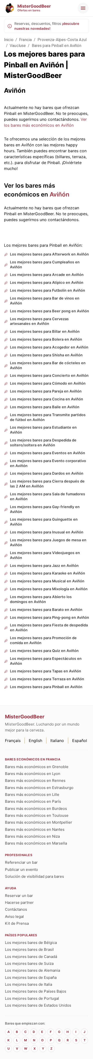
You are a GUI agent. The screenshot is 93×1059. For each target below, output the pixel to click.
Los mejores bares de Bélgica (31, 942)
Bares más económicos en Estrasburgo (39, 787)
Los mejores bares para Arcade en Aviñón (47, 274)
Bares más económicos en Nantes (34, 829)
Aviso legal (14, 916)
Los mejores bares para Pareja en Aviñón (46, 391)
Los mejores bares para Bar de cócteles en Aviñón (48, 365)
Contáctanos (16, 909)
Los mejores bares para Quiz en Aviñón (44, 651)
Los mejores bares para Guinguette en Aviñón (44, 522)
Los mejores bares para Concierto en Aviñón (49, 375)
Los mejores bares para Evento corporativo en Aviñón (48, 463)
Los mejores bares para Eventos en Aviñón (47, 453)
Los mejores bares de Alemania (32, 970)
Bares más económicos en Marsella (36, 843)
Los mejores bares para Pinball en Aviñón (46, 687)
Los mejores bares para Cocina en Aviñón (46, 399)
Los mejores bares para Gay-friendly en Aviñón (45, 509)
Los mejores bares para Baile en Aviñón (44, 407)
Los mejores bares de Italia (28, 984)
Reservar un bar (19, 895)
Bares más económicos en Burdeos (36, 808)
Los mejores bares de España (31, 977)
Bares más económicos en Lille (32, 794)
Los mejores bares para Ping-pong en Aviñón (49, 617)
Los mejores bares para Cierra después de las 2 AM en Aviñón (47, 483)
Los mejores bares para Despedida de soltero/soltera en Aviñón (43, 442)
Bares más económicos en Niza (32, 836)
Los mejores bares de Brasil (29, 949)
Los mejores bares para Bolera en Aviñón (46, 339)
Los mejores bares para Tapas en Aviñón (45, 671)
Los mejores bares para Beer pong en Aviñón (49, 311)
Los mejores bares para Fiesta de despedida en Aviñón (49, 627)
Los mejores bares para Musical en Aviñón (47, 581)
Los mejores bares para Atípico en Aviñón (46, 282)
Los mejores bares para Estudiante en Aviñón (43, 430)
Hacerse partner (19, 902)
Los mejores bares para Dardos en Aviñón (46, 473)
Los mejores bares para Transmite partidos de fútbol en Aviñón (48, 417)
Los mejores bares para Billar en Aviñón (45, 331)
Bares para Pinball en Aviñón (56, 45)
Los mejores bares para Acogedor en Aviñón (49, 347)
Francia (25, 39)
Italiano (57, 740)
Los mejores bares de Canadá (31, 956)
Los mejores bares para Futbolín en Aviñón (47, 290)
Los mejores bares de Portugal (32, 998)
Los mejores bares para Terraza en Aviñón (47, 679)
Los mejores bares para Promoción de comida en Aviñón (43, 640)
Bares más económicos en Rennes (35, 780)
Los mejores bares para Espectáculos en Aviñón (46, 661)
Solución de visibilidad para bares (34, 876)
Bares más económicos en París (33, 801)
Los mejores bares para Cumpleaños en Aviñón (45, 264)
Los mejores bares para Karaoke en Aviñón (47, 573)
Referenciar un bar (21, 862)
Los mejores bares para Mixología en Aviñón (49, 589)
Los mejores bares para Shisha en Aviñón (46, 355)
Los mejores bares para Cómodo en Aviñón (48, 383)
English (35, 740)
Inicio (8, 39)
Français (13, 740)
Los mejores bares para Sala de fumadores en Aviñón (47, 496)
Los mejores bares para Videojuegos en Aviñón (45, 555)
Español (79, 740)
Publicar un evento (21, 869)
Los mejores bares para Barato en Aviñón (46, 609)
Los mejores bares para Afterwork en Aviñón (49, 254)
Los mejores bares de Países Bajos (35, 991)
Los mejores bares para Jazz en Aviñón (44, 565)
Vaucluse (18, 45)
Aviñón (59, 194)
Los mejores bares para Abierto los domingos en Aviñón (41, 599)
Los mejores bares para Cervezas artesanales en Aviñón (39, 321)
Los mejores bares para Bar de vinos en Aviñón (44, 300)
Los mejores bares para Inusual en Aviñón (46, 532)
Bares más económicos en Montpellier (38, 822)
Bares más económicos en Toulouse (36, 815)
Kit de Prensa (17, 923)
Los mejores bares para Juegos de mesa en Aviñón (48, 542)
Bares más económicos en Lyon (32, 773)
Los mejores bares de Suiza (29, 963)
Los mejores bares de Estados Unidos (38, 1005)
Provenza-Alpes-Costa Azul (62, 39)
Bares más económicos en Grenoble (36, 766)
